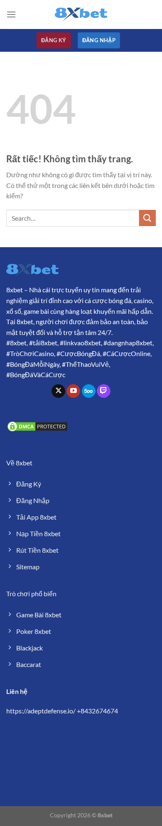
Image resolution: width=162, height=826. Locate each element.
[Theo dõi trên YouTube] (73, 391)
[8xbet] (81, 14)
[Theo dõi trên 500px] (89, 391)
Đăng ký (53, 40)
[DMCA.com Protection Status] (37, 425)
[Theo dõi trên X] (58, 391)
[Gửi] (147, 218)
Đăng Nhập (99, 40)
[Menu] (11, 14)
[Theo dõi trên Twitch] (103, 391)
